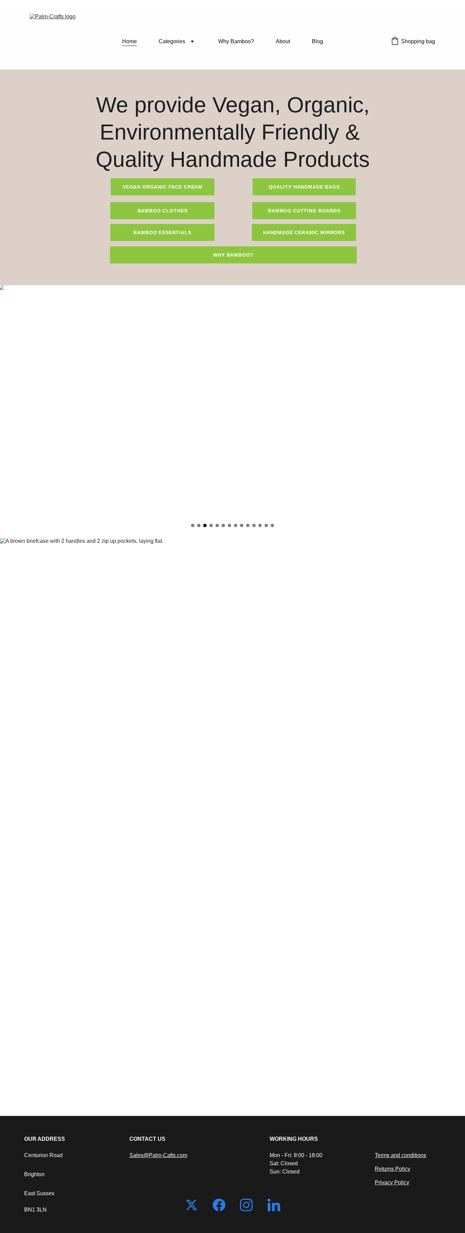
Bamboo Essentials (162, 232)
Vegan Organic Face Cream (163, 187)
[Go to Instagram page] (249, 1205)
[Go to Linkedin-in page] (274, 1205)
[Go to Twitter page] (195, 1205)
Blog (317, 41)
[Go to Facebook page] (222, 1205)
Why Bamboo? (236, 41)
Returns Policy (392, 1169)
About (283, 41)
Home (129, 41)
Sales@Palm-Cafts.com (158, 1155)
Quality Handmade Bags (304, 187)
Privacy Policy (392, 1182)
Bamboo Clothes (163, 210)
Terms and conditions (400, 1155)
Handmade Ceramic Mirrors (304, 232)
